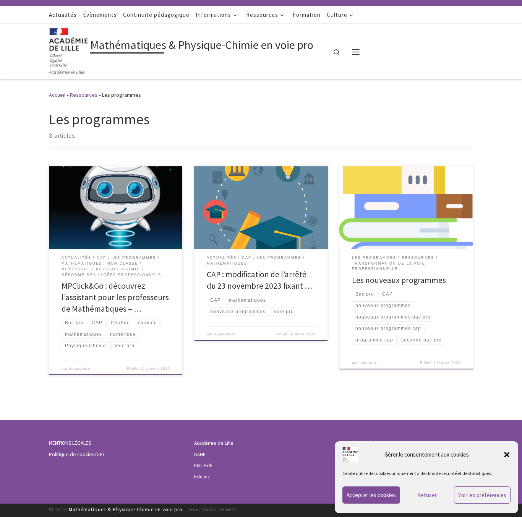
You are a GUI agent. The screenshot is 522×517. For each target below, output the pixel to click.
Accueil (57, 94)
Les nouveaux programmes (399, 280)
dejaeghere (79, 369)
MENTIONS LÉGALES (70, 443)
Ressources (83, 94)
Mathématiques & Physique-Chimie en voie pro (126, 509)
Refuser (427, 495)
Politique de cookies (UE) (76, 454)
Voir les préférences (482, 495)
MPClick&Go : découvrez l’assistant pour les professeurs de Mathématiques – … (115, 297)
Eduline (202, 476)
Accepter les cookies (371, 495)
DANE (200, 454)
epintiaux (368, 363)
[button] (507, 454)
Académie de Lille (213, 443)
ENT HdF (203, 465)
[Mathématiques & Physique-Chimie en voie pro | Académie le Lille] (68, 46)
